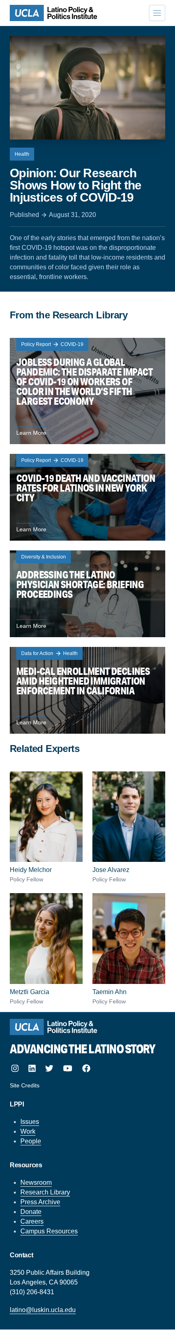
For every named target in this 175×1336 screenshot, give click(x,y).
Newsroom (36, 1182)
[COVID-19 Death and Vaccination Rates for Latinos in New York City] (87, 497)
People (30, 1141)
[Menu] (157, 13)
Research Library (45, 1192)
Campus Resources (49, 1231)
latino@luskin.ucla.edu (43, 1309)
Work (27, 1131)
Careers (32, 1221)
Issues (29, 1121)
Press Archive (40, 1202)
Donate (31, 1211)
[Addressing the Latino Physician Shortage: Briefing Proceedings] (87, 593)
